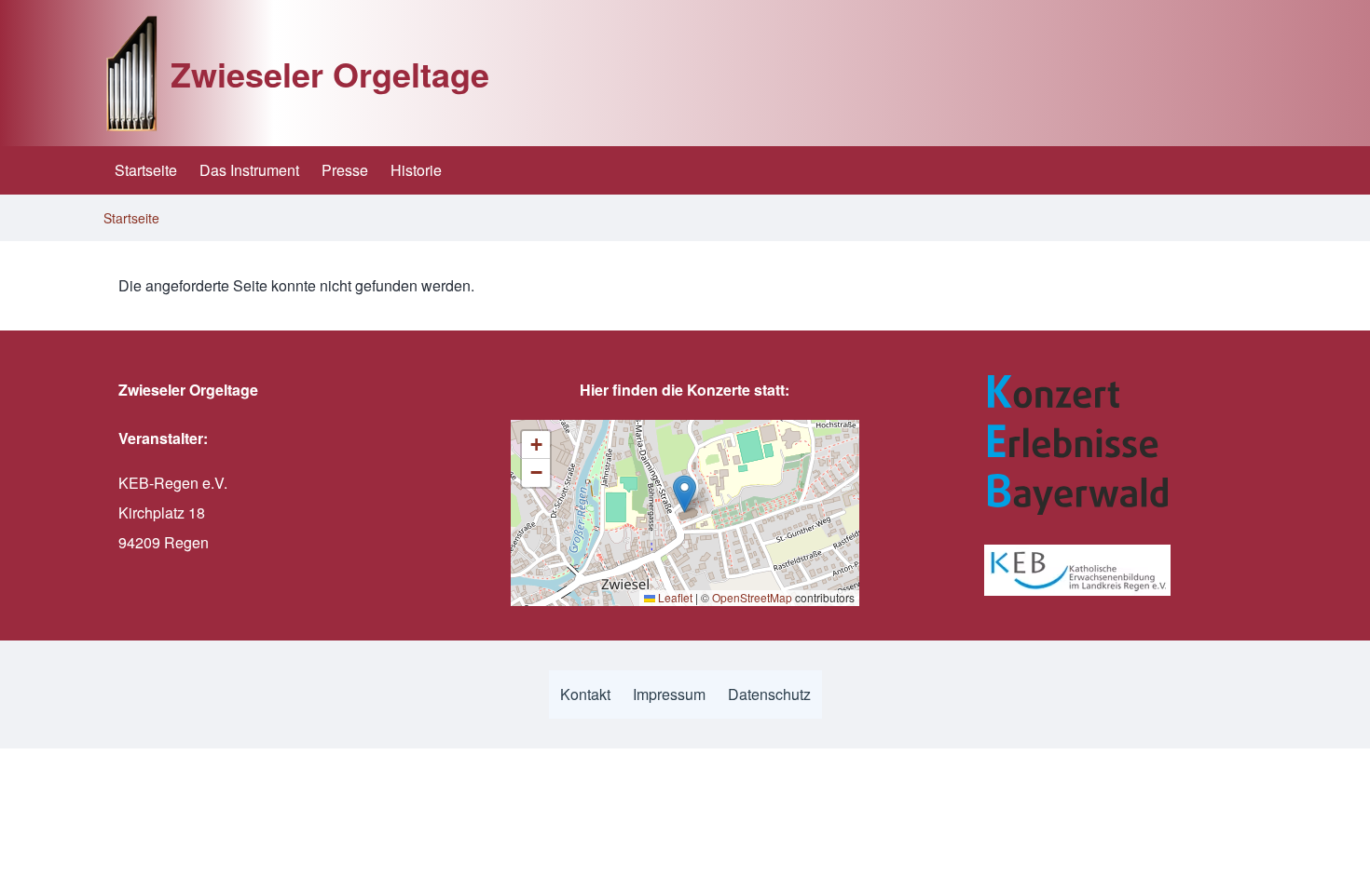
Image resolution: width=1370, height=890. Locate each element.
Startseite (131, 218)
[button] (684, 494)
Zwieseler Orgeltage (330, 73)
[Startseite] (131, 73)
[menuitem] (145, 170)
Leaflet (673, 597)
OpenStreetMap (752, 597)
